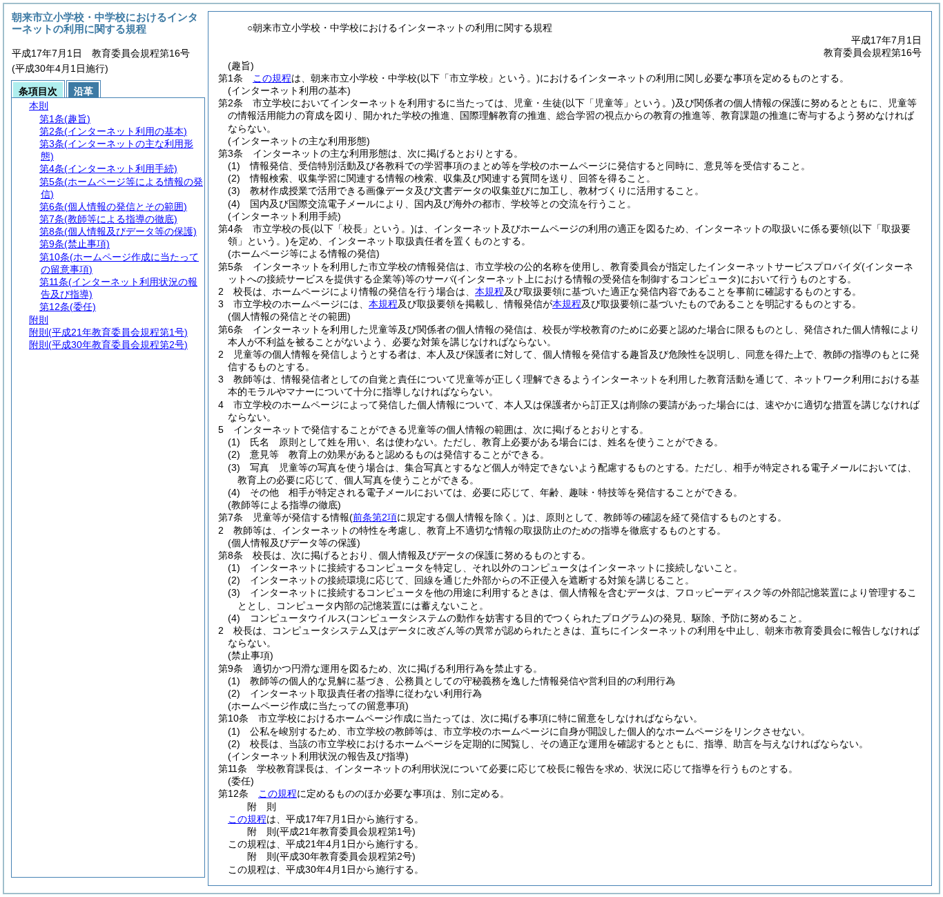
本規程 (489, 291)
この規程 (272, 78)
